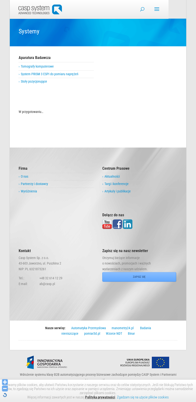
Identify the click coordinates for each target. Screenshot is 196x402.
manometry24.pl (123, 328)
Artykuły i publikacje (117, 191)
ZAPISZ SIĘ (139, 277)
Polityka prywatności (100, 397)
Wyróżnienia (29, 191)
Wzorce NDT (114, 333)
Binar (131, 333)
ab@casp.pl (47, 284)
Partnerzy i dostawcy (34, 184)
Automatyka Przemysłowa (88, 328)
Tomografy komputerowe (37, 66)
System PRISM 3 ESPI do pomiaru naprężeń (49, 74)
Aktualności (112, 176)
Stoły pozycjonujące (34, 81)
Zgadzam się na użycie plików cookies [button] (143, 397)
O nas (24, 176)
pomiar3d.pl (92, 333)
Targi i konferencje (116, 184)
